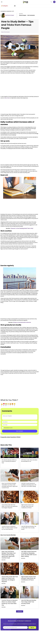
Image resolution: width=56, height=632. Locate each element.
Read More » (4, 559)
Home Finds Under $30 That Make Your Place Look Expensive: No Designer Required (10, 506)
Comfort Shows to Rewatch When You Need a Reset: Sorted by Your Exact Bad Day (9, 528)
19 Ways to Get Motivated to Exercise (22, 322)
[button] (15, 6)
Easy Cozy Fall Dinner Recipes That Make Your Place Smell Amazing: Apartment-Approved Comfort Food (9, 555)
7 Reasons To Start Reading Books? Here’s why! (21, 228)
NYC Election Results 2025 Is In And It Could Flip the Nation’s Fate (9, 461)
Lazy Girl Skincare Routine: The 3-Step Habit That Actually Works (28, 528)
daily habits (7, 98)
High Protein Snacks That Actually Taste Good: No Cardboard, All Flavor (27, 506)
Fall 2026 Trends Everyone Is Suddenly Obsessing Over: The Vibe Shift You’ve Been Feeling (28, 485)
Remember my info (8, 427)
